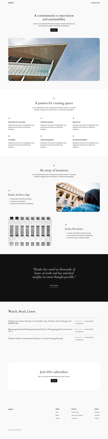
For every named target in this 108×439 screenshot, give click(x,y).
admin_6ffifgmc (89, 321)
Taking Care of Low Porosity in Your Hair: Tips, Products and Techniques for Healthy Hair (39, 322)
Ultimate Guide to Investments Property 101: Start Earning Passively (35, 338)
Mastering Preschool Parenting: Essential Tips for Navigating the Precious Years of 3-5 (40, 330)
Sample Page (95, 3)
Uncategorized (79, 323)
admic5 (11, 3)
